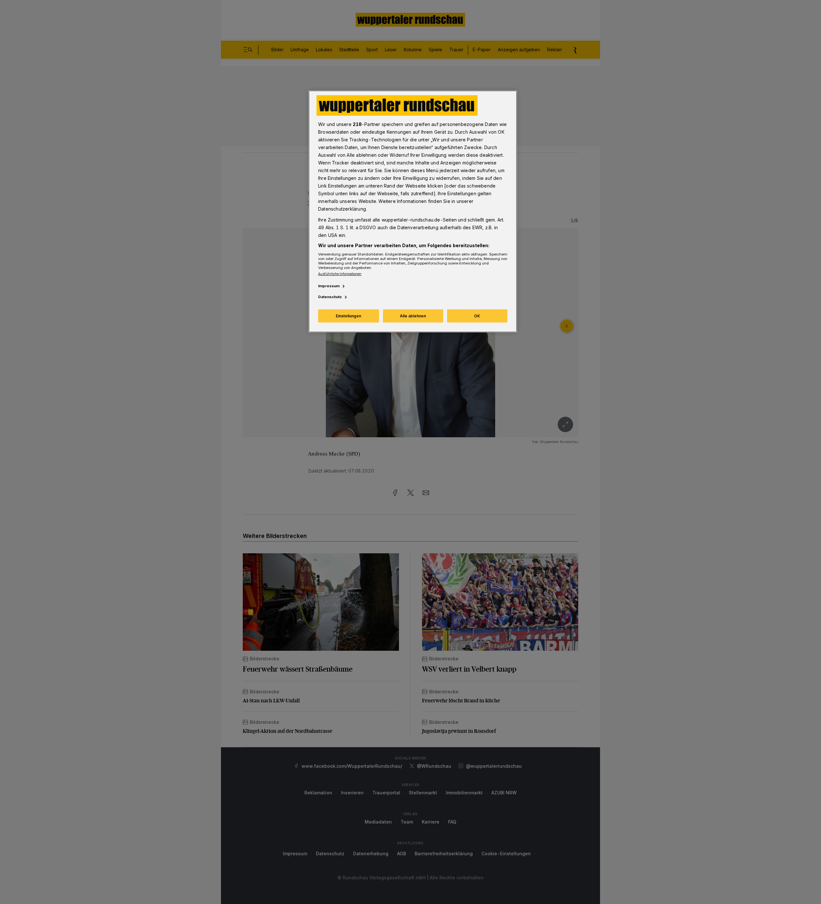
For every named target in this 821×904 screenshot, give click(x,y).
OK (477, 316)
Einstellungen (348, 316)
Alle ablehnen (413, 316)
